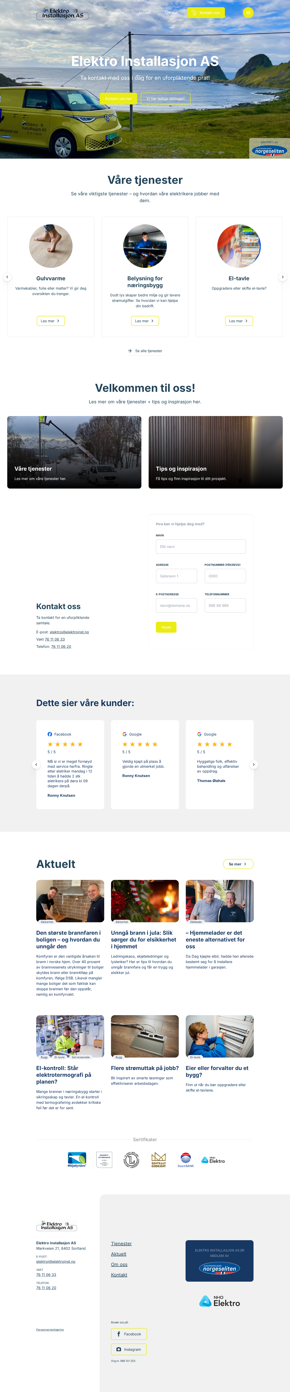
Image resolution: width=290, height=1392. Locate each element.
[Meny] (248, 12)
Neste (166, 627)
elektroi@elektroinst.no (69, 632)
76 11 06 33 (55, 639)
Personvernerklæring (50, 1329)
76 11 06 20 (61, 646)
